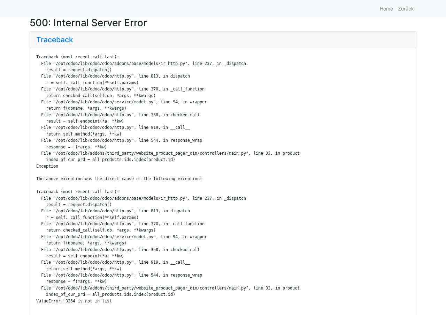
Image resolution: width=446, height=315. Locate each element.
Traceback (54, 39)
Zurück (406, 9)
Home (386, 9)
